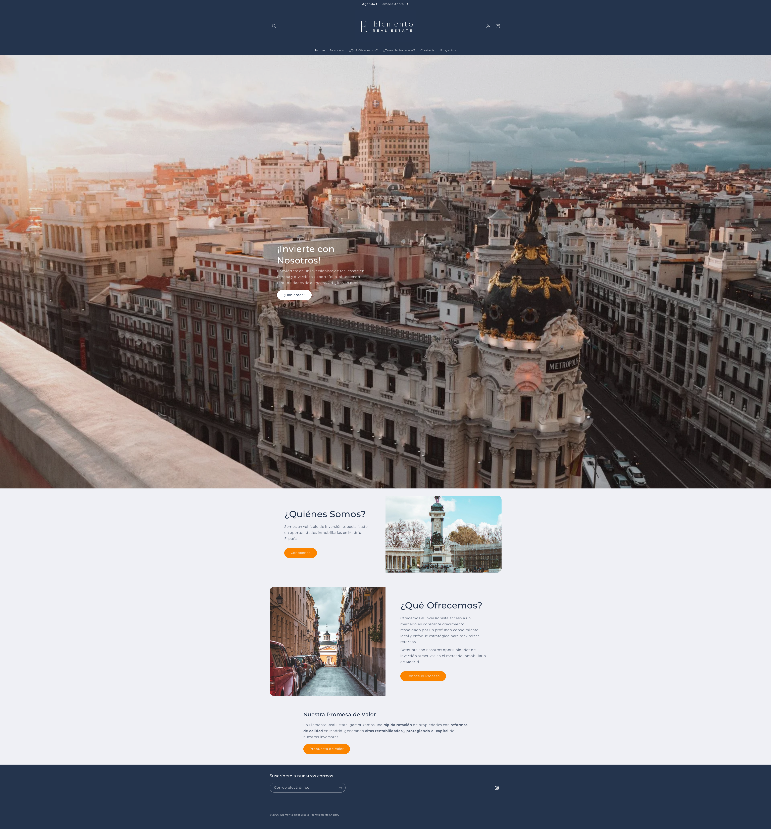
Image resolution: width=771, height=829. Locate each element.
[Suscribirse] (340, 787)
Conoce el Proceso (423, 676)
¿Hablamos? (294, 295)
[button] (274, 26)
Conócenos (301, 553)
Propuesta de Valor (327, 749)
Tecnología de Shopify (324, 814)
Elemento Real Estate (294, 814)
